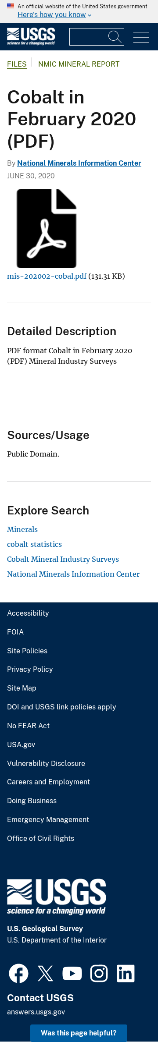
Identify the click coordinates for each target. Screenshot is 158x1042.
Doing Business (32, 801)
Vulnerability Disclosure (46, 764)
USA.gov (21, 745)
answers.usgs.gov (36, 1012)
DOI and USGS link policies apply (61, 707)
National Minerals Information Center (79, 163)
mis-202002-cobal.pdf (46, 276)
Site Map (21, 688)
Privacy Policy (30, 669)
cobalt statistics (34, 544)
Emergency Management (48, 820)
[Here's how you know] (79, 11)
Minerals (22, 529)
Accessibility (28, 613)
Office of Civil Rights (40, 839)
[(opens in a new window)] (18, 972)
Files (17, 64)
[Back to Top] (126, 1010)
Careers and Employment (48, 782)
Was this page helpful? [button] (79, 1033)
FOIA (15, 632)
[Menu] (141, 37)
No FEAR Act (28, 726)
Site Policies (27, 651)
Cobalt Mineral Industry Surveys (63, 559)
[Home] (31, 43)
